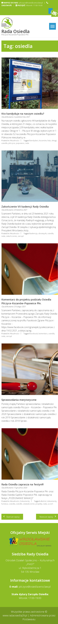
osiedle (19, 504)
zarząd (21, 236)
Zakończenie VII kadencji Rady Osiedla (25, 206)
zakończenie (11, 236)
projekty (38, 504)
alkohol (43, 501)
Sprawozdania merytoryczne (18, 399)
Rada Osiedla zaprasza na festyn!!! (22, 484)
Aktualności (14, 140)
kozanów (43, 140)
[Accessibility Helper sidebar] (54, 13)
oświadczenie (29, 504)
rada (27, 143)
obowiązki (42, 233)
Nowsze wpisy (46, 516)
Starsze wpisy (13, 516)
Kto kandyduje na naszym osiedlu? (22, 113)
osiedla (4, 143)
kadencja (33, 233)
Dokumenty (25, 501)
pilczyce (11, 143)
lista (49, 140)
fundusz (4, 504)
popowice (20, 143)
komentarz (43, 333)
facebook (34, 333)
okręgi (54, 140)
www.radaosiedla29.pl (15, 615)
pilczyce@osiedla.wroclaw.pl (35, 586)
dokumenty (52, 501)
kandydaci (34, 140)
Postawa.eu (29, 619)
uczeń (50, 504)
